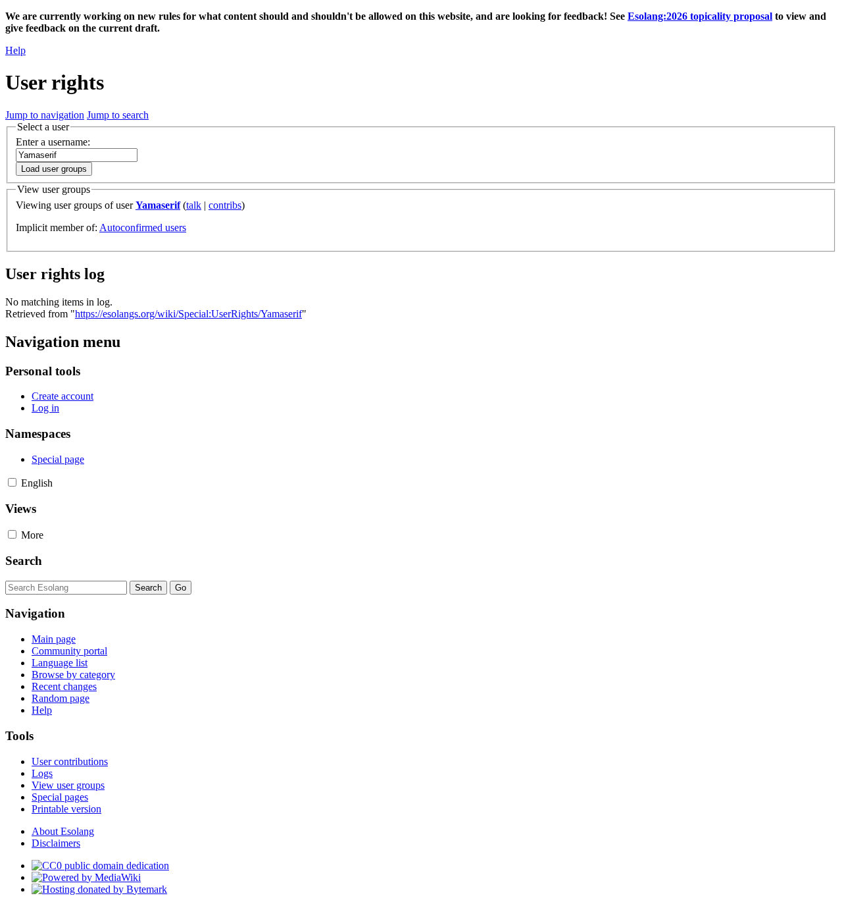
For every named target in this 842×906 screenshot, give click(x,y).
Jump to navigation (44, 114)
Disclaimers (56, 843)
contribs (225, 205)
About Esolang (63, 831)
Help (15, 50)
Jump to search (118, 114)
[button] (12, 482)
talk (193, 205)
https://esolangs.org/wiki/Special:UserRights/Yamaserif (188, 313)
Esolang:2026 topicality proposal (700, 16)
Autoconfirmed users (142, 227)
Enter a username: (53, 141)
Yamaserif (158, 205)
